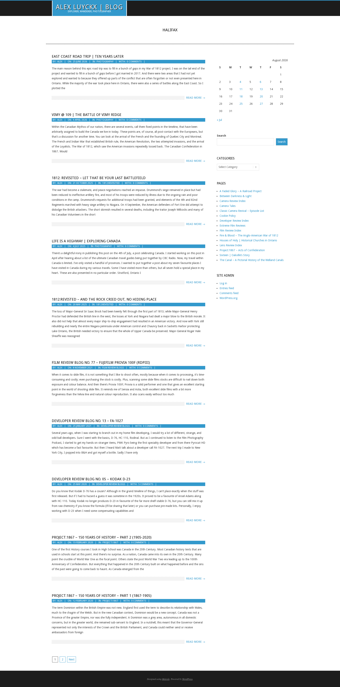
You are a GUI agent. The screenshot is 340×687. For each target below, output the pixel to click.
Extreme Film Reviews (232, 225)
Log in (223, 283)
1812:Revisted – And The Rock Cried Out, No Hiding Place (104, 299)
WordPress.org (228, 298)
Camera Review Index (233, 201)
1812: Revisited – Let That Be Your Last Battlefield (99, 178)
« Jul (219, 119)
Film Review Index (230, 230)
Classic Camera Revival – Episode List (242, 210)
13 (261, 89)
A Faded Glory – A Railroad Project (240, 191)
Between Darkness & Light (235, 196)
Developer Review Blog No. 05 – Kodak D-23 (91, 479)
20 (261, 96)
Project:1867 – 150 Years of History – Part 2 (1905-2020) (101, 537)
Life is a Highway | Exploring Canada (86, 241)
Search (221, 135)
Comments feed (229, 293)
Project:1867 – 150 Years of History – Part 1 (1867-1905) (101, 595)
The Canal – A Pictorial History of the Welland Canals (252, 260)
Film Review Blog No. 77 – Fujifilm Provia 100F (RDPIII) (101, 362)
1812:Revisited (111, 183)
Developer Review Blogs (115, 426)
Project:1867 (110, 542)
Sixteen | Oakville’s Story (235, 255)
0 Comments (134, 61)
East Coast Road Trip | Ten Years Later (88, 56)
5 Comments (145, 484)
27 (261, 103)
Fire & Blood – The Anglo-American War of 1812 (249, 235)
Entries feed (227, 288)
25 (241, 103)
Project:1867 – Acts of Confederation (242, 250)
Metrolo (166, 679)
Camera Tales (228, 205)
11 (241, 89)
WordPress (187, 679)
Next (71, 659)
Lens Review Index (231, 245)
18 (241, 96)
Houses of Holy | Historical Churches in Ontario (248, 240)
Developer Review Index (234, 220)
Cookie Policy (228, 215)
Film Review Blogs (113, 367)
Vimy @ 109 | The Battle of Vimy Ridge (86, 115)
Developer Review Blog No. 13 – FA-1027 (87, 421)
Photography (105, 61)
